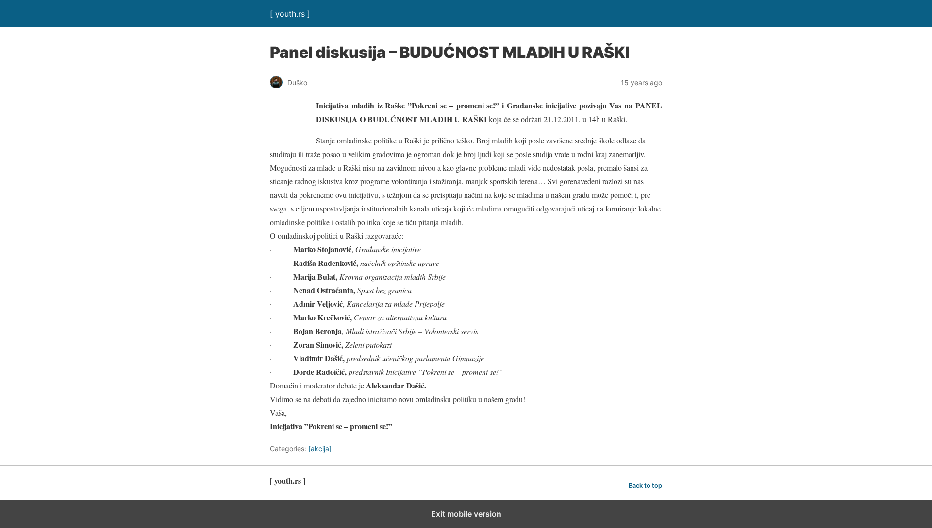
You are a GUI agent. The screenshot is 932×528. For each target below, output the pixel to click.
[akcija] (320, 448)
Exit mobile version (466, 514)
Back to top (645, 485)
